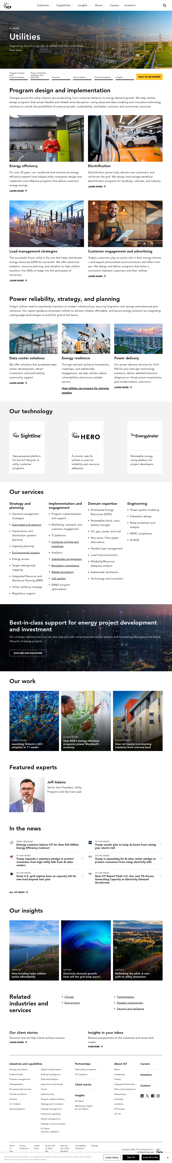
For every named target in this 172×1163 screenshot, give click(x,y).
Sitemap (94, 1145)
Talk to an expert (149, 76)
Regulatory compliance (65, 565)
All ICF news (17, 892)
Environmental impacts (26, 552)
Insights (119, 77)
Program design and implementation (17, 75)
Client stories (79, 77)
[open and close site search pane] (164, 5)
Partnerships (83, 1063)
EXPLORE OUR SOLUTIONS (28, 653)
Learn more (16, 1042)
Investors (146, 1074)
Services (56, 77)
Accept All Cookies (150, 1157)
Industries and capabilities (25, 1063)
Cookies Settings (112, 1157)
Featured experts (102, 77)
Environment (72, 1002)
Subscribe (94, 1046)
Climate (69, 996)
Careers (145, 1063)
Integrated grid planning (26, 524)
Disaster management (130, 1002)
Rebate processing (62, 572)
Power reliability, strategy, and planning (38, 75)
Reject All (131, 1157)
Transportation (125, 996)
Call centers (58, 578)
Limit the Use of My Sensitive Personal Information (65, 1151)
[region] (86, 1158)
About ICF (120, 1063)
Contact (145, 1085)
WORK (16, 28)
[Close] (168, 1158)
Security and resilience (130, 1008)
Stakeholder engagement (66, 559)
